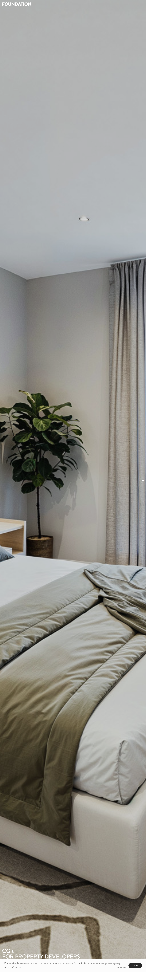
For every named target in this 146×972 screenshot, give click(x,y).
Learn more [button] (120, 967)
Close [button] (135, 965)
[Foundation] (36, 4)
